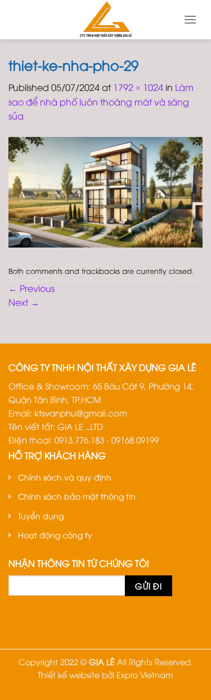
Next (23, 302)
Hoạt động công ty (55, 534)
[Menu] (190, 19)
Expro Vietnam (144, 674)
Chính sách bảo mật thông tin (77, 496)
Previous (31, 288)
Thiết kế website (69, 674)
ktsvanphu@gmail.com (80, 412)
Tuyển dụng (41, 515)
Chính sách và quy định (64, 477)
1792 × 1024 (138, 87)
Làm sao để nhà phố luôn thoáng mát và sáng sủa (101, 101)
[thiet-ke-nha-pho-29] (105, 191)
